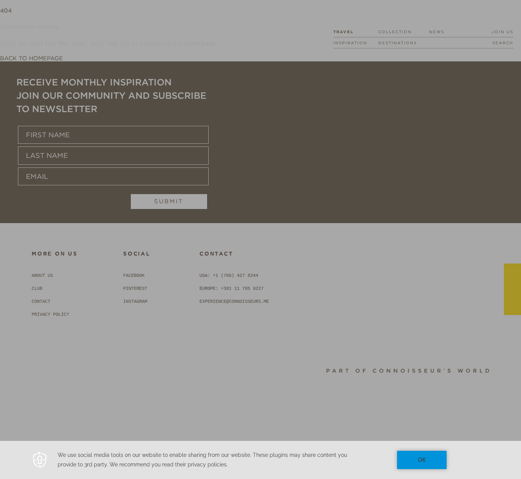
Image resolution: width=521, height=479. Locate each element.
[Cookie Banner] (260, 460)
